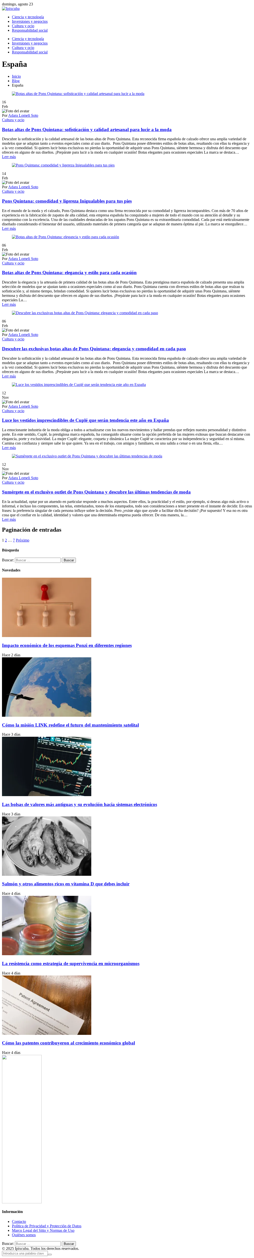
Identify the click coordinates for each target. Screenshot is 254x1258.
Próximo (22, 540)
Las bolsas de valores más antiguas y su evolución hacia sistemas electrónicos (79, 804)
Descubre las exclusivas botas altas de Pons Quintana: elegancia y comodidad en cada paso (94, 348)
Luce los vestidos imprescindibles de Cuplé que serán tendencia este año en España (85, 420)
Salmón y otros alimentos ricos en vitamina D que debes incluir (65, 883)
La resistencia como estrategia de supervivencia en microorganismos (70, 963)
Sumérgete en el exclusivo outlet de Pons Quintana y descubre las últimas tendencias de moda (96, 492)
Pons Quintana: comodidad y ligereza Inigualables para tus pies (67, 201)
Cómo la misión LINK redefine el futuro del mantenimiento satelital (70, 725)
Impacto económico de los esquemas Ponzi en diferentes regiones (67, 645)
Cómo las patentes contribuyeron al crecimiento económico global (68, 1042)
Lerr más (9, 157)
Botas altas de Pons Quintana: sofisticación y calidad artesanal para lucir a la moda (87, 129)
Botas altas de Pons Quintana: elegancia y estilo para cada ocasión (69, 272)
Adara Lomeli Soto (23, 115)
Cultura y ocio (13, 120)
